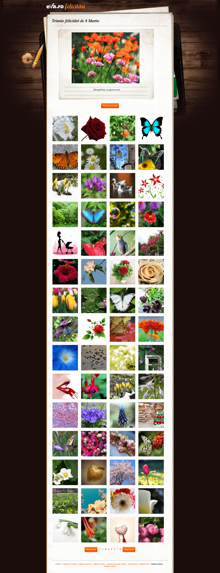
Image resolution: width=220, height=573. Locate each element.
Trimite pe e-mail (110, 106)
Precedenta (91, 550)
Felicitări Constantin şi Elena (116, 564)
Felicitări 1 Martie (110, 566)
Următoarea (129, 550)
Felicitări (58, 564)
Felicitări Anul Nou (85, 564)
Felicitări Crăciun (99, 564)
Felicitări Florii (144, 564)
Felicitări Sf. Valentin (70, 564)
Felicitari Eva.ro (65, 6)
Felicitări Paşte (133, 564)
